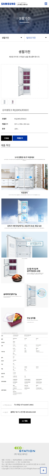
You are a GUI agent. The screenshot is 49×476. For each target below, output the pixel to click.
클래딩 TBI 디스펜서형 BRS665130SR (23, 412)
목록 (7, 138)
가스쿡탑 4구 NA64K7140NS (23, 405)
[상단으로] (43, 470)
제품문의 (20, 138)
